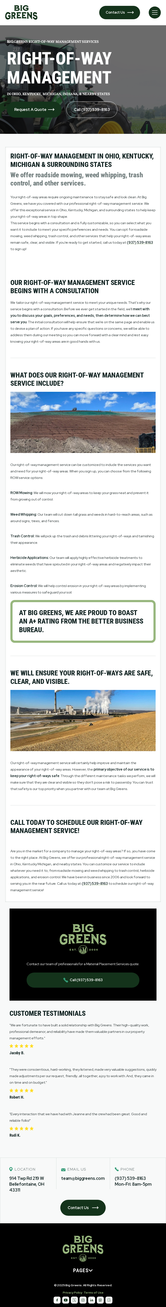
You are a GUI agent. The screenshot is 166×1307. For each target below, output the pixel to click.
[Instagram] (83, 1300)
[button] (155, 12)
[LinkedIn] (91, 1300)
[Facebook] (57, 1300)
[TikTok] (65, 1300)
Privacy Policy (73, 1292)
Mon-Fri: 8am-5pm (133, 1184)
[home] (21, 12)
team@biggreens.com (83, 1178)
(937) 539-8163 (130, 1178)
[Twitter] (74, 1300)
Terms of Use (93, 1292)
